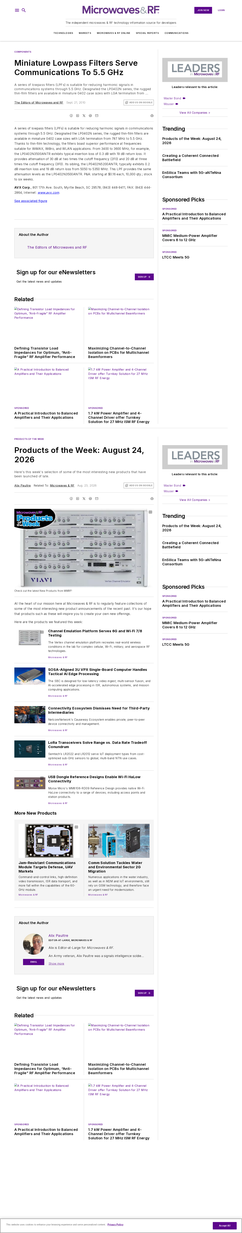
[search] (23, 10)
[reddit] (90, 115)
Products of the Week (29, 439)
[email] (97, 115)
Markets (85, 33)
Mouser (169, 104)
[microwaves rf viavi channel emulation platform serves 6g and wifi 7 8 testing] (29, 637)
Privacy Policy (115, 1224)
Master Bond (172, 98)
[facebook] (71, 115)
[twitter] (84, 115)
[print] (152, 115)
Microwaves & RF (62, 485)
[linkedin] (77, 115)
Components (22, 51)
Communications (176, 33)
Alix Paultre (22, 485)
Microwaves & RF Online (113, 33)
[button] (17, 10)
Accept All (224, 1225)
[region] (121, 1225)
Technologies (63, 33)
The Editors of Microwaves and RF (38, 102)
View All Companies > (194, 112)
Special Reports (147, 33)
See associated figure (30, 201)
